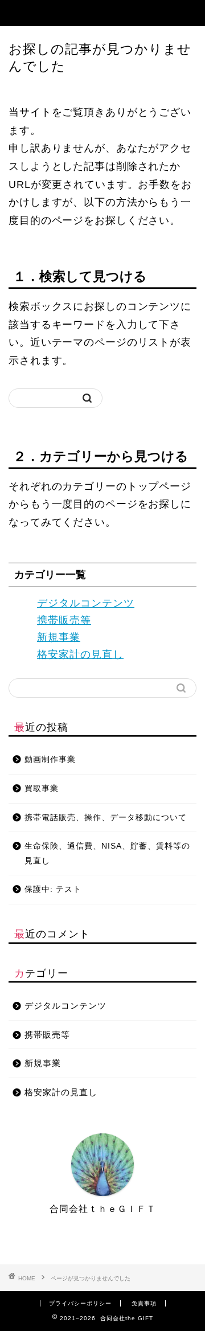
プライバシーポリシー (80, 1303)
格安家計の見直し (80, 654)
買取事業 (41, 788)
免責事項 (144, 1303)
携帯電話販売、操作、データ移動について (105, 817)
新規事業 (58, 637)
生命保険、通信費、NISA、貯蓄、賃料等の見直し (107, 853)
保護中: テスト (52, 889)
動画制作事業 (50, 759)
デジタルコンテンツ (85, 603)
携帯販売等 (64, 620)
